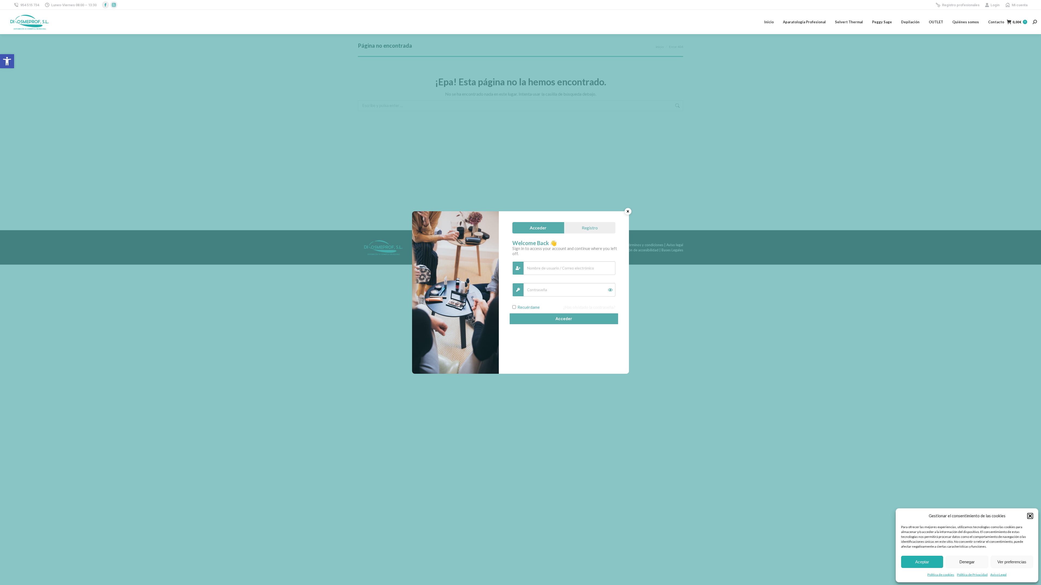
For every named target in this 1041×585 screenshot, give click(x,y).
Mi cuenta (1019, 5)
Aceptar (922, 562)
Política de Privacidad (972, 575)
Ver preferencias (1011, 562)
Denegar (967, 562)
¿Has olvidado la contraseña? (589, 307)
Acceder (563, 318)
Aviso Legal (998, 575)
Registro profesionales (960, 5)
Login (995, 5)
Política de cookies (940, 575)
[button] (7, 61)
